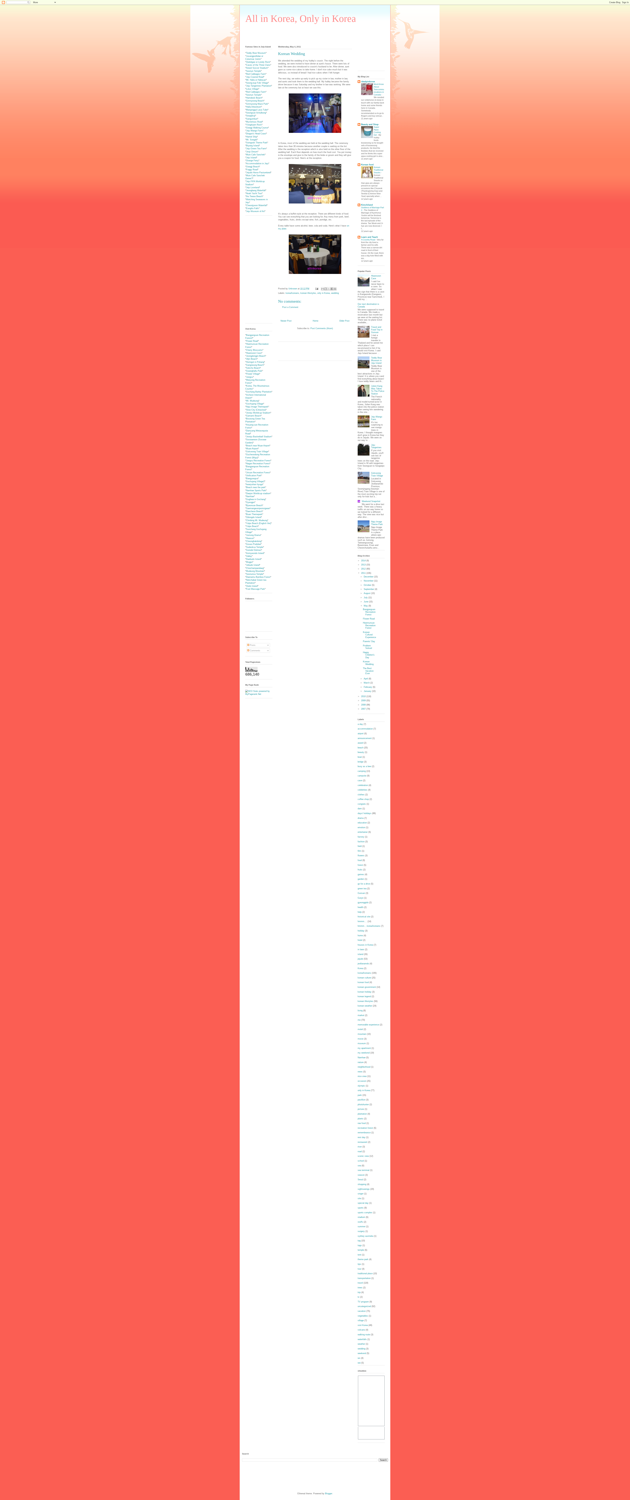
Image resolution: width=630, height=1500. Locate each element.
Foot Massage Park (255, 589)
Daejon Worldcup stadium (258, 493)
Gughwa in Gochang (255, 499)
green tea (362, 888)
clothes (361, 794)
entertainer (363, 832)
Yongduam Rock (254, 124)
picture (361, 1109)
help (360, 912)
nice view (362, 1076)
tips (359, 1264)
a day (360, 724)
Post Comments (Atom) (321, 328)
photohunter (363, 1104)
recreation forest (365, 1128)
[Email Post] (316, 288)
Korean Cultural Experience (369, 634)
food (360, 860)
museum (362, 1043)
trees (360, 1287)
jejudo (360, 959)
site (359, 1198)
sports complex (365, 1212)
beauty (361, 752)
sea (359, 1165)
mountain (362, 1034)
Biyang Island (252, 145)
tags (360, 1245)
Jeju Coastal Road (254, 77)
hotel (360, 940)
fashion (361, 841)
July (366, 597)
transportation (364, 1278)
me (359, 1020)
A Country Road (368, 240)
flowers (361, 855)
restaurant (362, 1142)
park (360, 1095)
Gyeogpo (250, 502)
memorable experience (368, 1024)
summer (361, 1226)
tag (359, 1240)
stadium (361, 1217)
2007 (363, 709)
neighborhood (364, 1067)
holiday (361, 930)
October (368, 585)
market (361, 1015)
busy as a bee (364, 766)
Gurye (360, 898)
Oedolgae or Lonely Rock (258, 62)
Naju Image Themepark (257, 406)
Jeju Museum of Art (255, 211)
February (368, 687)
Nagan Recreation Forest (258, 463)
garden (361, 879)
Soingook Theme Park (256, 142)
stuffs (360, 1222)
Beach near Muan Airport (258, 445)
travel (360, 1283)
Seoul (360, 1179)
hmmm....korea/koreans (369, 926)
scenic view (363, 1156)
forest (360, 865)
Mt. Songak (251, 139)
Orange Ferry (252, 160)
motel (360, 1029)
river (360, 1146)
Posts (252, 645)
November (369, 581)
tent (359, 1255)
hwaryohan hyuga (254, 484)
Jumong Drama (253, 535)
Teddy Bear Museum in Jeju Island (376, 360)
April (366, 678)
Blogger (328, 1493)
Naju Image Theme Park (377, 523)
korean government (367, 987)
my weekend (364, 1053)
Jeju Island (251, 157)
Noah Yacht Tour (254, 193)
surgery (361, 1231)
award (360, 743)
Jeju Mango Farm (254, 130)
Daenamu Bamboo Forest (258, 577)
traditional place (365, 1273)
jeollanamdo (363, 963)
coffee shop (363, 799)
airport (361, 733)
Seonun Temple (253, 71)
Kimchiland (367, 205)
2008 (363, 705)
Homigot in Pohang (255, 362)
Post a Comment (290, 307)
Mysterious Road (254, 122)
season (361, 1175)
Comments (254, 650)
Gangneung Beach (255, 365)
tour (359, 1269)
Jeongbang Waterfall (255, 190)
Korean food (367, 164)
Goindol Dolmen (253, 550)
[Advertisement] (305, 33)
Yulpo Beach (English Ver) (258, 523)
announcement (365, 738)
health (360, 907)
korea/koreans (292, 293)
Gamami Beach (253, 415)
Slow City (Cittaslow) (256, 410)
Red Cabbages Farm (256, 74)
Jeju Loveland (252, 187)
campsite (362, 775)
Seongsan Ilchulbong (256, 113)
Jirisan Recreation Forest (258, 472)
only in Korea (323, 293)
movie (360, 1039)
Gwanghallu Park (254, 371)
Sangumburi (251, 119)
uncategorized (364, 1306)
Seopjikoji (250, 115)
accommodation (365, 729)
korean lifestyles (308, 293)
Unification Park (253, 475)
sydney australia (365, 1236)
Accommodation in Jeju (257, 163)
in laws (361, 949)
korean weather (365, 1006)
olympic (361, 1086)
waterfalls (362, 1339)
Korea (360, 968)
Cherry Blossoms (254, 350)
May (366, 605)
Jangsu (249, 377)
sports (361, 1208)
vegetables (363, 1316)
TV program (363, 1301)
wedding (335, 293)
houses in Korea (365, 945)
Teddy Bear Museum (256, 53)
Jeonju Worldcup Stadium (258, 413)
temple (361, 1250)
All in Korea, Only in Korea (300, 18)
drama (361, 818)
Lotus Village (252, 89)
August (367, 593)
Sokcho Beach (253, 368)
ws (359, 1358)
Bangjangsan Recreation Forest (369, 612)
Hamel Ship (251, 136)
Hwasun (250, 538)
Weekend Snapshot (371, 501)
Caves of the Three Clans (258, 65)
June (366, 601)
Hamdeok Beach (254, 98)
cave (360, 780)
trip (359, 1292)
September (369, 589)
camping (362, 771)
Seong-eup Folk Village (257, 83)
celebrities (362, 790)
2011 (363, 573)
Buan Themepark (254, 514)
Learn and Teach (369, 237)
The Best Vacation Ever (368, 671)
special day (363, 1203)
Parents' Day (369, 641)
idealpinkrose (368, 81)
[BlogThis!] (325, 289)
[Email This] (322, 289)
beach (360, 747)
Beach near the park (255, 487)
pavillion (361, 1099)
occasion (362, 1081)
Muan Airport (252, 448)
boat (360, 757)
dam (360, 808)
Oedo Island (252, 586)
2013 (363, 564)
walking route (364, 1334)
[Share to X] (328, 289)
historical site (364, 916)
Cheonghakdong (253, 541)
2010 (363, 696)
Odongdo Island (253, 517)
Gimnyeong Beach (255, 101)
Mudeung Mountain (255, 571)
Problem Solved (367, 646)
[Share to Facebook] (332, 289)
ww (359, 1363)
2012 (363, 569)
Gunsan (361, 893)
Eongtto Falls (252, 208)
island (360, 954)
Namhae (250, 496)
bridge (360, 762)
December (369, 576)
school (361, 1161)
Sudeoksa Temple (254, 547)
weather (361, 1344)
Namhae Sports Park (256, 490)
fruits (360, 869)
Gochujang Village (254, 404)
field (360, 846)
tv (358, 1297)
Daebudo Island (253, 559)
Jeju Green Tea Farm (256, 148)
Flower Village (252, 374)
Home (315, 321)
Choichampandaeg (255, 568)
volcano (361, 1330)
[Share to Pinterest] (335, 289)
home (360, 935)
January (368, 691)
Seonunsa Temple (254, 574)
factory (361, 837)
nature (361, 1062)
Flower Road (252, 341)
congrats (362, 804)
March (367, 683)
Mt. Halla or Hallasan (256, 80)
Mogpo (249, 562)
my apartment (364, 1048)
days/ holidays (364, 813)
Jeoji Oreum (252, 151)
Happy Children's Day (369, 655)
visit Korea (363, 1325)
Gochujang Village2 (255, 481)
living (360, 1010)
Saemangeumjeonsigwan (258, 508)
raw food (362, 1123)
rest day (361, 1137)
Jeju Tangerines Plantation (258, 86)
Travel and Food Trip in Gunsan (376, 329)
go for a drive (364, 884)
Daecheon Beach (254, 511)
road (360, 1151)
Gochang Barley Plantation (259, 392)
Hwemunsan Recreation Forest (369, 625)
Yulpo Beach (252, 526)
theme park (363, 1259)
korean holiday (364, 992)
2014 (363, 560)
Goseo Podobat (253, 544)
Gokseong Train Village (257, 451)
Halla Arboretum (253, 107)
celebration (363, 785)
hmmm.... (362, 921)
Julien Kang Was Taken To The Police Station (377, 390)
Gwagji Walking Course (257, 127)
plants (360, 1118)
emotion (361, 827)
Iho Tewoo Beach (254, 196)
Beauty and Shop (369, 124)
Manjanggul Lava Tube (257, 110)
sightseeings (364, 1189)
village (361, 1320)
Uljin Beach (251, 359)
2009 (363, 700)
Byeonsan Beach (254, 505)
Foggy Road (252, 169)
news (360, 1071)
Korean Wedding (368, 662)
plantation (362, 1114)
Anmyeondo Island (255, 553)
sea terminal (363, 1170)
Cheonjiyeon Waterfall (256, 205)
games (361, 874)
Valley (249, 556)
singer (360, 1193)
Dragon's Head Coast (256, 133)
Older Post (344, 321)
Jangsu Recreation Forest (258, 460)
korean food (363, 982)
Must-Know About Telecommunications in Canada (379, 89)
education (362, 822)
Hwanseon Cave (254, 353)
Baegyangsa (252, 478)
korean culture (364, 977)
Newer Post (286, 321)
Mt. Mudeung (252, 401)
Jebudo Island (252, 565)
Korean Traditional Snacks (378, 170)
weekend (362, 1353)
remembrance (364, 1132)
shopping (362, 1184)
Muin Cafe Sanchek (255, 154)
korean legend (364, 996)
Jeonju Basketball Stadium (259, 436)
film (359, 851)
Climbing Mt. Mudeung (256, 520)
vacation (362, 1311)
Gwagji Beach (252, 166)
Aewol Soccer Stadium (257, 68)
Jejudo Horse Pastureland (258, 172)
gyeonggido (363, 902)
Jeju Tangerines (376, 446)
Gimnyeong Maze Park (257, 104)
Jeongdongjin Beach (255, 356)
